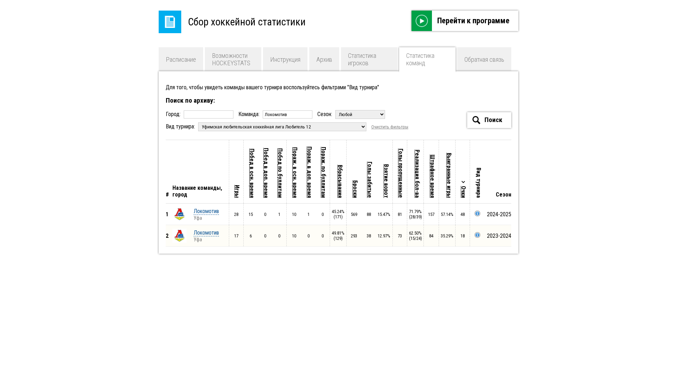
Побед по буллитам (280, 173)
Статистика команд (420, 59)
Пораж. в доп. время (309, 172)
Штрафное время (432, 176)
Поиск (492, 120)
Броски (355, 189)
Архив (324, 59)
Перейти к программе (473, 20)
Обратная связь (484, 59)
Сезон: (325, 114)
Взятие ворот (386, 181)
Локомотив (206, 211)
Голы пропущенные (400, 173)
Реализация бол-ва (417, 174)
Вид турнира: (181, 126)
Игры (237, 191)
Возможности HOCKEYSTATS (231, 59)
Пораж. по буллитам (323, 172)
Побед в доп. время (266, 173)
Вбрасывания (340, 181)
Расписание (181, 59)
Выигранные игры (449, 175)
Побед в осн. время (252, 173)
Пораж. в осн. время (295, 172)
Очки (463, 192)
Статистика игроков (362, 59)
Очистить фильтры (389, 126)
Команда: (249, 114)
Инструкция (285, 59)
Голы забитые (369, 180)
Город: (174, 114)
